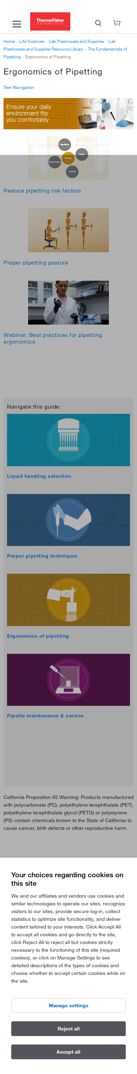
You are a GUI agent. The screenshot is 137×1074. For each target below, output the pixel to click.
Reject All (69, 1029)
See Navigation (19, 87)
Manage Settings (69, 1005)
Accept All (68, 1052)
